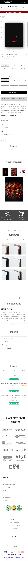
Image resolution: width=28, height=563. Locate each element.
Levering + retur (8, 124)
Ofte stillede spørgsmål (9, 484)
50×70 (14, 68)
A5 (5, 65)
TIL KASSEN (22, 2)
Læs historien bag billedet (8, 115)
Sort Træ (5, 84)
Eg (14, 80)
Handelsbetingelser (8, 490)
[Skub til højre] (17, 51)
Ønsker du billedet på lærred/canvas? (14, 98)
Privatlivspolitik (7, 494)
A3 (5, 68)
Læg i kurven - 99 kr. (14, 92)
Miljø (5, 130)
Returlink (5, 500)
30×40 (23, 65)
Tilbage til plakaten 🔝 (14, 231)
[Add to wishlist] (25, 54)
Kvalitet (6, 127)
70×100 (23, 68)
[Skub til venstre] (10, 51)
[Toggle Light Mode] (4, 17)
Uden (5, 80)
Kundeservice (7, 134)
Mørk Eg (23, 80)
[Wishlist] (23, 7)
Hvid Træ (14, 84)
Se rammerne (16, 76)
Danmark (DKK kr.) (13, 546)
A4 (14, 65)
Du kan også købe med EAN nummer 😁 (13, 557)
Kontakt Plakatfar (7, 497)
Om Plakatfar (6, 487)
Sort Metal (23, 84)
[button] (1, 7)
